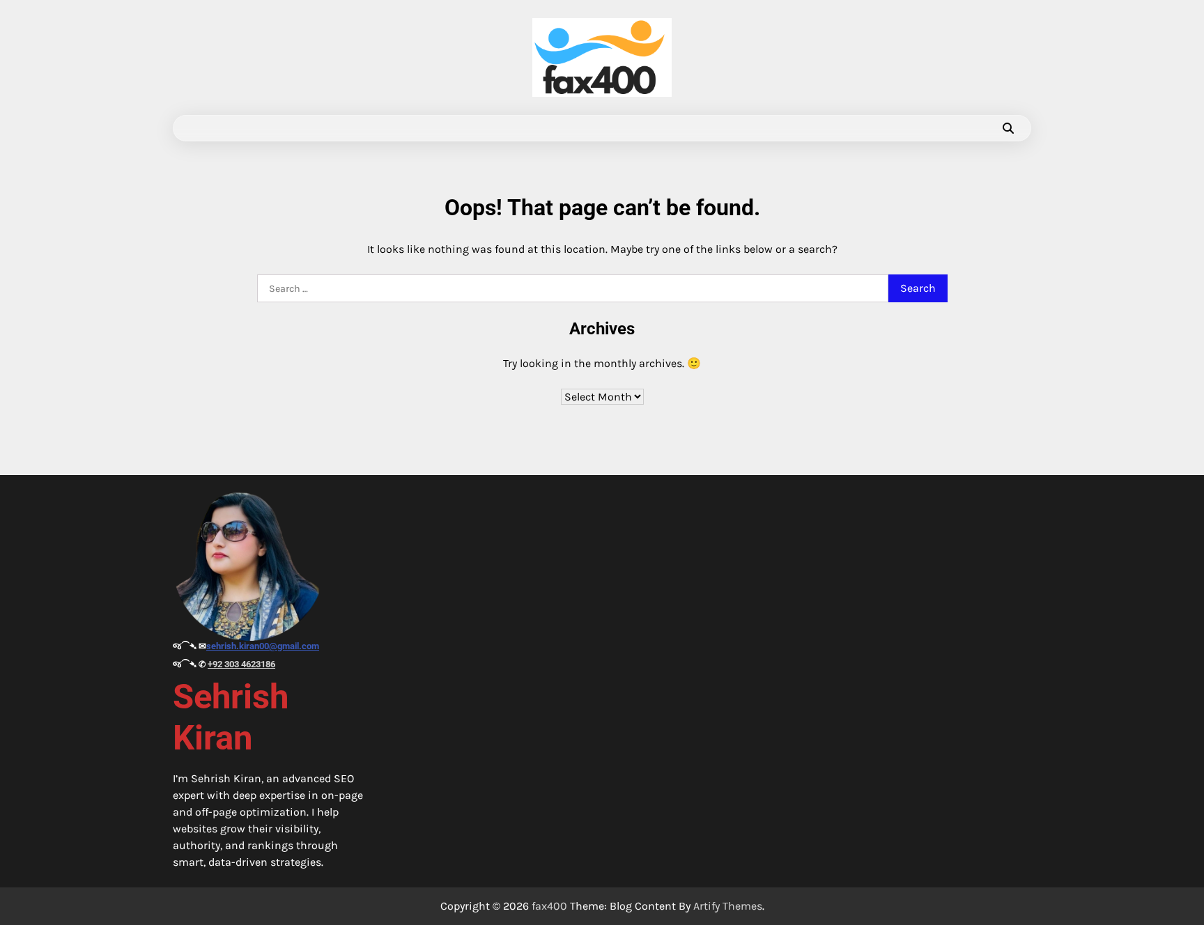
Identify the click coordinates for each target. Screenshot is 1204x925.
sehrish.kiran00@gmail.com (262, 646)
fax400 (549, 905)
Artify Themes (727, 905)
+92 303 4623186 (241, 664)
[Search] (1008, 128)
